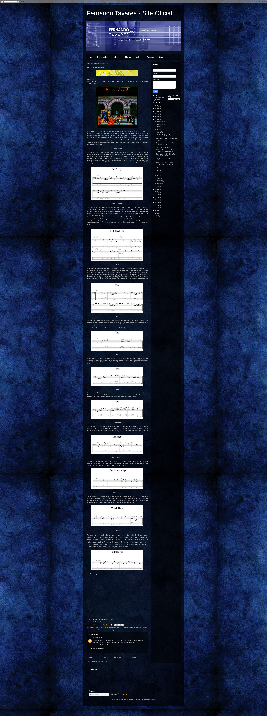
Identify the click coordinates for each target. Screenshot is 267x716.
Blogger (152, 699)
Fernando (144, 627)
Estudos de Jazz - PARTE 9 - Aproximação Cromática (165, 135)
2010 (156, 213)
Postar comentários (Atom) (100, 661)
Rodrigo (95, 637)
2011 (156, 210)
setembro (160, 129)
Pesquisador (102, 57)
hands (106, 630)
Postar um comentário (97, 649)
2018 (156, 192)
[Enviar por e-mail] (115, 625)
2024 (156, 111)
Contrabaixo (112, 627)
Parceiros (150, 57)
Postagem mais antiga (139, 657)
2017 (156, 194)
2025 (156, 108)
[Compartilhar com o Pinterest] (123, 625)
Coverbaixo (125, 627)
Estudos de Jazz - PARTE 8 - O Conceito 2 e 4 (166, 159)
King (110, 630)
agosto (159, 132)
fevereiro (159, 181)
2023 (156, 114)
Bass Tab (105, 627)
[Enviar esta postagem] (111, 625)
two (124, 630)
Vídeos (139, 57)
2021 (156, 119)
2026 (156, 106)
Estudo (131, 627)
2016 (156, 197)
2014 (156, 202)
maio (158, 173)
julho (158, 167)
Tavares (119, 630)
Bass (100, 627)
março (159, 178)
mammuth (137, 699)
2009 (156, 216)
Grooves (100, 630)
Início (90, 57)
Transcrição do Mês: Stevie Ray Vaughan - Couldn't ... (166, 154)
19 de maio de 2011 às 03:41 (101, 645)
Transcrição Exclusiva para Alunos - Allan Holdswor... (167, 139)
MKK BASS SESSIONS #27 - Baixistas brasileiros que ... (165, 150)
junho (158, 170)
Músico (128, 57)
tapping (114, 630)
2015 (156, 200)
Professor (116, 57)
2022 (156, 116)
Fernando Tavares (92, 630)
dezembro (160, 121)
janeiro (159, 183)
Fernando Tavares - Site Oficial (129, 13)
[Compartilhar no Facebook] (121, 625)
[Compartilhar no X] (119, 625)
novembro (160, 124)
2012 (156, 208)
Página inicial (117, 657)
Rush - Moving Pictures (163, 147)
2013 (156, 205)
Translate (124, 694)
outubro (159, 127)
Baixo (96, 627)
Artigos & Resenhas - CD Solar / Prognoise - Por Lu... (166, 143)
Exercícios (137, 627)
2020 (156, 187)
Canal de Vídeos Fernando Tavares (159, 99)
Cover (119, 627)
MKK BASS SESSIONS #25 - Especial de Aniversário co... (165, 163)
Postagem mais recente (96, 657)
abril (158, 175)
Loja (161, 57)
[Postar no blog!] (117, 625)
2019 (156, 189)
